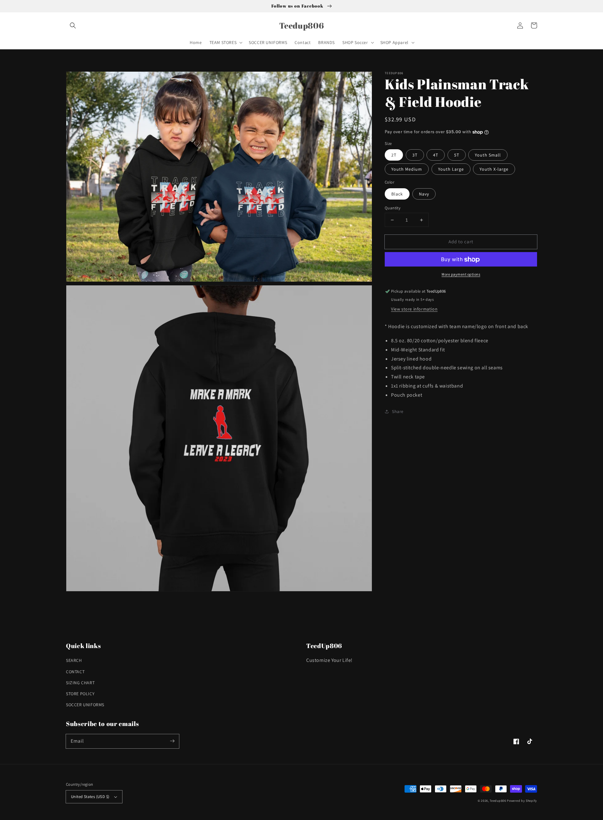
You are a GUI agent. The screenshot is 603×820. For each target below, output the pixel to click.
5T (456, 155)
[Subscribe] (172, 741)
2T (393, 155)
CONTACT (75, 671)
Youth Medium (406, 169)
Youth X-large (494, 169)
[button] (73, 25)
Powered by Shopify (522, 801)
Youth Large (451, 169)
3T (414, 155)
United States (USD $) (90, 796)
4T (435, 155)
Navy (424, 194)
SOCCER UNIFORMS (85, 704)
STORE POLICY (80, 693)
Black (397, 194)
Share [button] (398, 411)
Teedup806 (498, 801)
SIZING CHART (80, 682)
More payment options (461, 274)
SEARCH (74, 660)
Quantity (392, 208)
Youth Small (488, 155)
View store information (414, 309)
